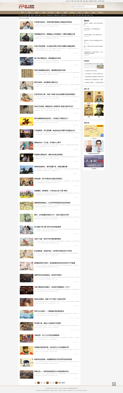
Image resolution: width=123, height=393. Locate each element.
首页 (22, 12)
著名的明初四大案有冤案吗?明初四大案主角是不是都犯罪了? (94, 77)
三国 (79, 12)
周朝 (81, 1)
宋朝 (43, 12)
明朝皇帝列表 (57, 15)
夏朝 (87, 1)
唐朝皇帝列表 (50, 15)
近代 (70, 1)
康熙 (40, 15)
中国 (67, 1)
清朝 (29, 12)
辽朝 (91, 15)
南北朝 (72, 12)
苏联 (103, 1)
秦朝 (93, 12)
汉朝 (86, 12)
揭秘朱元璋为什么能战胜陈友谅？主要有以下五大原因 (93, 80)
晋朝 (78, 1)
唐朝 (58, 12)
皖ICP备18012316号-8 (73, 388)
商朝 (84, 1)
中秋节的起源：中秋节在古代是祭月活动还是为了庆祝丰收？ (93, 74)
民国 (73, 1)
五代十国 (50, 12)
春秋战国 (100, 12)
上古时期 (99, 1)
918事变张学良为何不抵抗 (90, 70)
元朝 (75, 1)
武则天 (32, 15)
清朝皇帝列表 (64, 15)
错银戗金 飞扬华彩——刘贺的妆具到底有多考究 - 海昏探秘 (93, 83)
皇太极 (36, 15)
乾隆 (29, 15)
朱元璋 (25, 15)
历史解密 (91, 1)
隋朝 (65, 12)
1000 (59, 382)
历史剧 (95, 1)
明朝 (36, 12)
